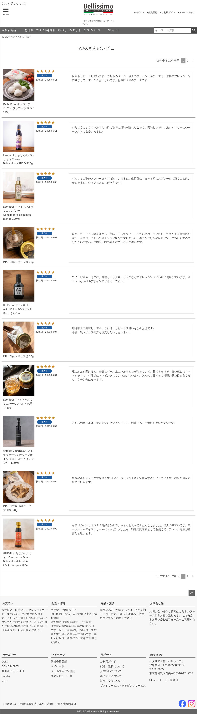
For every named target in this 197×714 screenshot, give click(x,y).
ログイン (139, 12)
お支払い (7, 603)
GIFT (5, 680)
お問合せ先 (157, 603)
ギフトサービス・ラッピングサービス (123, 685)
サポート (106, 654)
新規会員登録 (59, 661)
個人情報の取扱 (66, 703)
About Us (156, 654)
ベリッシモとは (71, 30)
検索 (194, 30)
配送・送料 (58, 603)
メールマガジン (187, 12)
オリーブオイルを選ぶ (41, 30)
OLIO (5, 661)
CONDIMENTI (10, 666)
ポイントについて (111, 675)
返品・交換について (112, 680)
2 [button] (188, 60)
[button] (192, 60)
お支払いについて (111, 671)
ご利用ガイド (168, 12)
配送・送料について (71, 638)
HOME (4, 37)
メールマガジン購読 (63, 671)
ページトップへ (192, 593)
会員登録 (152, 12)
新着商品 (10, 30)
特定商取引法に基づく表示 (36, 703)
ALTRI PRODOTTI (13, 671)
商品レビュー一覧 (61, 675)
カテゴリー (9, 654)
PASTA (6, 675)
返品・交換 (107, 603)
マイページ (93, 30)
